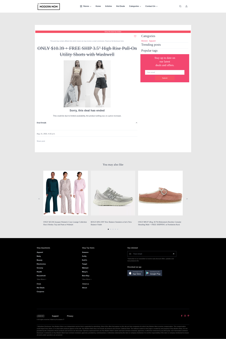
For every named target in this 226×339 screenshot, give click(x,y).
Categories (134, 6)
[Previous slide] (39, 198)
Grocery (40, 268)
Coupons (40, 291)
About (84, 288)
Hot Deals (120, 6)
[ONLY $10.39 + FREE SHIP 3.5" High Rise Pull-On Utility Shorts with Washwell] (87, 84)
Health (39, 272)
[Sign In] (186, 6)
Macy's (85, 272)
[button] (108, 229)
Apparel (152, 41)
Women (144, 41)
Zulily (84, 256)
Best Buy (85, 276)
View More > (41, 279)
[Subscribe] (173, 254)
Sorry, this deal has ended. (113, 32)
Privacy (70, 316)
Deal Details (41, 123)
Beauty (39, 260)
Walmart (85, 268)
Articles (108, 6)
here (122, 41)
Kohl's (84, 260)
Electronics (41, 264)
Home (98, 6)
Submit (164, 78)
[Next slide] (187, 198)
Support (55, 316)
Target (84, 264)
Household (41, 276)
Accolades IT (60, 319)
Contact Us (150, 6)
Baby (39, 256)
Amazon (85, 252)
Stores (86, 6)
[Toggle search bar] (180, 6)
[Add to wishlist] (135, 36)
